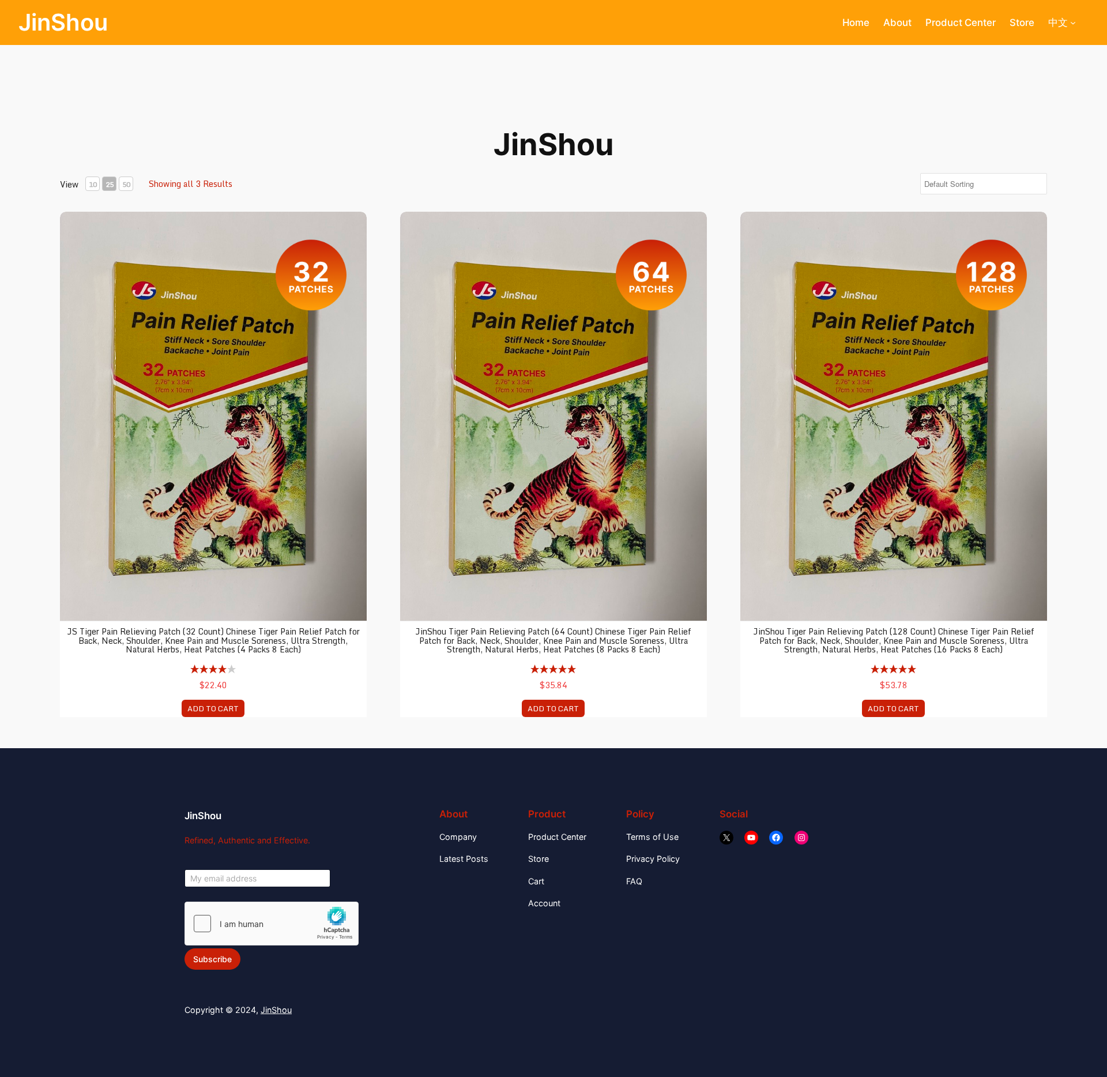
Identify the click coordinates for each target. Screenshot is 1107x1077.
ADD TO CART (213, 708)
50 (126, 184)
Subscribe (212, 959)
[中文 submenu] (1073, 22)
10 (93, 184)
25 (110, 184)
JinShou (63, 22)
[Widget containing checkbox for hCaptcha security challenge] (271, 923)
